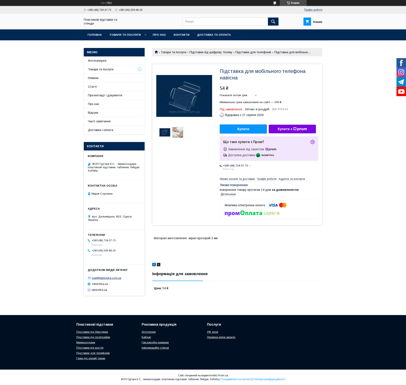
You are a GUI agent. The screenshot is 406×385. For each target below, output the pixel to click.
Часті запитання (99, 121)
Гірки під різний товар (90, 358)
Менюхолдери (85, 342)
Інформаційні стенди (155, 347)
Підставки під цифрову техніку (210, 52)
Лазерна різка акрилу (221, 337)
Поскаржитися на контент (236, 379)
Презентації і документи (105, 95)
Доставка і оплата (100, 130)
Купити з (285, 129)
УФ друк (212, 331)
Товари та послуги (125, 34)
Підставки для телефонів (253, 52)
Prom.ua (223, 375)
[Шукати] (273, 22)
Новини (93, 78)
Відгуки (93, 112)
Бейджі (146, 337)
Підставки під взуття (89, 347)
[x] (158, 265)
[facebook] (154, 265)
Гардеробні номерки (155, 342)
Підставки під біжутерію (92, 331)
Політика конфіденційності (269, 379)
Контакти (181, 34)
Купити (243, 129)
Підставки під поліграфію (93, 337)
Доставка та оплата (214, 34)
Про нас (159, 34)
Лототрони (149, 331)
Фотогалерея (97, 60)
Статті (92, 86)
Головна (95, 34)
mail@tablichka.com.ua (106, 278)
